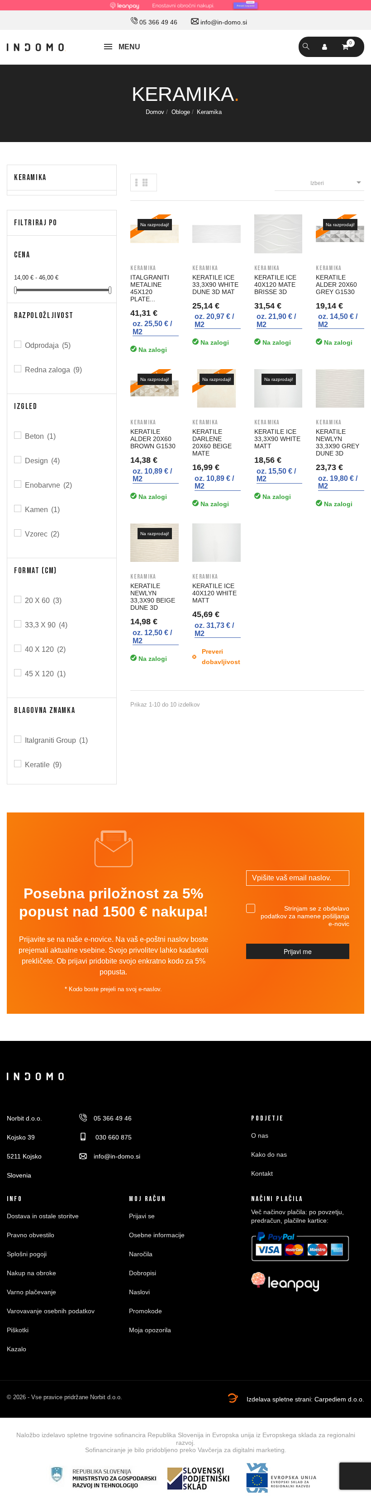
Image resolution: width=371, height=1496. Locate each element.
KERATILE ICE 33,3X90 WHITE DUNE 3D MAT (215, 284)
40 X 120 (45, 649)
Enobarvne (48, 485)
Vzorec (42, 534)
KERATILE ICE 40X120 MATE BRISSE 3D (275, 284)
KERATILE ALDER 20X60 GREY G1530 (336, 284)
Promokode (145, 1311)
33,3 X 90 (46, 625)
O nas (259, 1135)
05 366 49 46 (157, 22)
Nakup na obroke (31, 1273)
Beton (40, 436)
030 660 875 (113, 1137)
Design (42, 461)
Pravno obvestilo (30, 1235)
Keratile (43, 765)
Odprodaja (48, 345)
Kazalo (16, 1349)
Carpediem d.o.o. (339, 1399)
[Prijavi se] (324, 47)
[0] (345, 47)
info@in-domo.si (223, 22)
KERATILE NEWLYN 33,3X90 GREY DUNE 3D (337, 442)
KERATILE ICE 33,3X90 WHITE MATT (277, 439)
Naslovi (139, 1292)
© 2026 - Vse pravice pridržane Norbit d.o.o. (64, 1397)
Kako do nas (269, 1154)
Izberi (337, 182)
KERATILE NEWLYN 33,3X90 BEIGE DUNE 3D (152, 596)
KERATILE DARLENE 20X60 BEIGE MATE (212, 442)
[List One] (136, 182)
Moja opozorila (150, 1330)
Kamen (42, 509)
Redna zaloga (53, 370)
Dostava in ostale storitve (43, 1216)
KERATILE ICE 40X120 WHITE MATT (214, 593)
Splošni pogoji (27, 1254)
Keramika (30, 177)
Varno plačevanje (31, 1292)
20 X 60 (43, 600)
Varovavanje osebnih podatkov (51, 1311)
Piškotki (18, 1330)
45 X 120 (45, 674)
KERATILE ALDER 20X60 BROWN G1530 (153, 439)
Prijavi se (142, 1216)
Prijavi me (298, 951)
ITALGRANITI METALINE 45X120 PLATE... (149, 288)
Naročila (140, 1254)
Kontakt (262, 1173)
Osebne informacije (157, 1235)
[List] (145, 182)
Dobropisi (142, 1273)
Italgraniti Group (56, 740)
